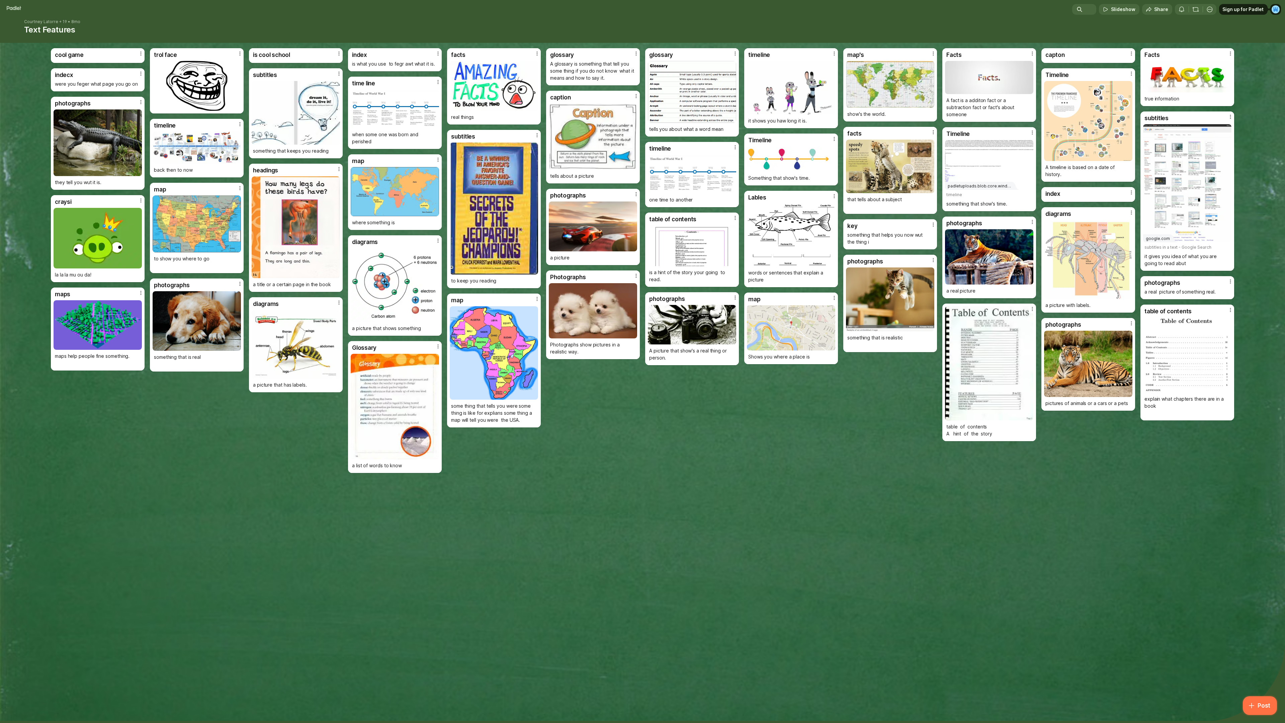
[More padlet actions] (1209, 9)
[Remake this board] (1195, 9)
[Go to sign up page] (1275, 9)
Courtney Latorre (41, 21)
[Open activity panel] (1181, 9)
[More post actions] (141, 53)
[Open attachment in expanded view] (197, 86)
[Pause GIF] (731, 117)
